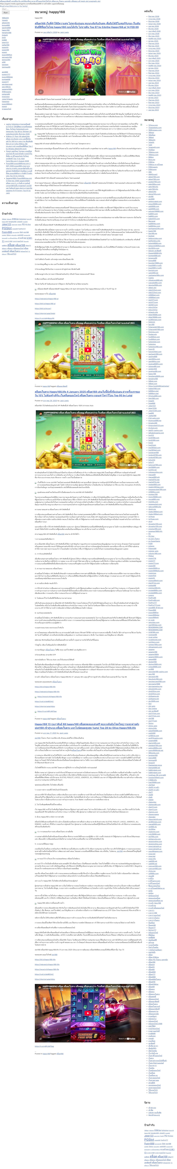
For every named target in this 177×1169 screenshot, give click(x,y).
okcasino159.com (155, 524)
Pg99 (150, 544)
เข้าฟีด (150, 1110)
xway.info (152, 859)
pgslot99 (5, 50)
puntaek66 (6, 79)
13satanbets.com (155, 128)
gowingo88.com (154, 371)
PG (23, 224)
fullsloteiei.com (154, 342)
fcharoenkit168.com (156, 327)
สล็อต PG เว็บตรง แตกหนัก (158, 960)
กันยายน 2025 (153, 43)
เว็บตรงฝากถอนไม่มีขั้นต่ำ (157, 1061)
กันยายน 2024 (153, 71)
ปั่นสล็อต (151, 923)
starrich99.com (154, 743)
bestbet (151, 236)
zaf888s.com (153, 873)
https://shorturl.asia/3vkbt (45, 313)
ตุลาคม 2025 (153, 41)
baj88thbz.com (154, 224)
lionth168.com (153, 438)
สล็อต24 (151, 965)
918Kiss (15, 219)
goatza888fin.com (155, 364)
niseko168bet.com (155, 512)
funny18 (29, 219)
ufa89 (150, 795)
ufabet (150, 800)
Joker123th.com (154, 411)
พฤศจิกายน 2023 (154, 95)
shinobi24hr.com (154, 689)
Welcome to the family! (19, 6)
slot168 (37, 738)
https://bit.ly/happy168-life (45, 687)
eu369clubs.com (154, 320)
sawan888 (152, 659)
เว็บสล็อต (151, 1073)
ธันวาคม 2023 (153, 93)
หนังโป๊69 (151, 1026)
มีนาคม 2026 (153, 29)
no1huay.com (153, 519)
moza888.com (154, 499)
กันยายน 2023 (153, 100)
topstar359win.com (156, 777)
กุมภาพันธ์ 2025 (154, 58)
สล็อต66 (151, 969)
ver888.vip (152, 827)
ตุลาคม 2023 (153, 98)
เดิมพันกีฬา (152, 1048)
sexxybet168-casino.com (158, 672)
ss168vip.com (153, 736)
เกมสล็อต (151, 1041)
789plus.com (153, 152)
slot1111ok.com (154, 713)
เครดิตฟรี (151, 1043)
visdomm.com (153, 832)
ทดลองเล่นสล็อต (154, 898)
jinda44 (5, 35)
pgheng (151, 546)
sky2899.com (153, 701)
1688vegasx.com (155, 130)
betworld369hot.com (156, 246)
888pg (151, 157)
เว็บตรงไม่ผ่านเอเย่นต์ (156, 1063)
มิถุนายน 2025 (153, 51)
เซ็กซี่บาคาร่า (153, 1046)
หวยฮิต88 (151, 1033)
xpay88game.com (155, 851)
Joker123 (6, 224)
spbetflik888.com (155, 731)
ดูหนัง (150, 891)
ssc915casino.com (155, 738)
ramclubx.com (153, 622)
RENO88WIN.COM (155, 627)
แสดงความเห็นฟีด (154, 1113)
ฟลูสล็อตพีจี (152, 940)
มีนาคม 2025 (153, 56)
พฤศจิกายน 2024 (154, 66)
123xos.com (153, 125)
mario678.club (153, 480)
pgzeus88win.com (155, 581)
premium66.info (154, 588)
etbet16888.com (154, 315)
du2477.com (153, 300)
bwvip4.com (153, 270)
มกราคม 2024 (153, 90)
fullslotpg (5, 102)
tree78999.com (154, 782)
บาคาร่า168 (8, 241)
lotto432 (151, 460)
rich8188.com (153, 632)
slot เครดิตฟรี (153, 711)
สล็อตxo (10, 248)
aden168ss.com (154, 184)
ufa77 (150, 792)
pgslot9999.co (154, 568)
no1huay (151, 517)
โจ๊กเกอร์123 (11, 254)
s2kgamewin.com (155, 647)
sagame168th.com (155, 657)
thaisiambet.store (155, 765)
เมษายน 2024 (153, 83)
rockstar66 (152, 635)
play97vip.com (154, 583)
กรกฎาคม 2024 (154, 75)
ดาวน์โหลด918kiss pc (156, 888)
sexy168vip (6, 87)
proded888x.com (155, 590)
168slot (151, 132)
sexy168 (151, 674)
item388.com (153, 398)
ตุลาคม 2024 (153, 68)
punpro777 (6, 74)
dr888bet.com (153, 295)
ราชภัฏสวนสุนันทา (155, 950)
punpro (151, 595)
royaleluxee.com (154, 640)
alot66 (150, 197)
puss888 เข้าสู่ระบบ (155, 608)
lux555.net (152, 470)
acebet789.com (154, 182)
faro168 (151, 325)
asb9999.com (153, 206)
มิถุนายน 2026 (153, 21)
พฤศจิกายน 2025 (154, 39)
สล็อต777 (28, 245)
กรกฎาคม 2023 (154, 105)
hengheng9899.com (156, 376)
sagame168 (152, 652)
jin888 (4, 40)
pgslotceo (152, 573)
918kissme (152, 169)
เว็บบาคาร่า (152, 1065)
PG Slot (28, 224)
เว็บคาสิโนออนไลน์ (155, 1056)
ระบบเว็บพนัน (153, 945)
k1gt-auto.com (154, 418)
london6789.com (155, 455)
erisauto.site (153, 312)
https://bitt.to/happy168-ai (45, 304)
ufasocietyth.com (155, 819)
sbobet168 (152, 662)
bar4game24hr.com (156, 229)
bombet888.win (154, 256)
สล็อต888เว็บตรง (154, 979)
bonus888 (6, 25)
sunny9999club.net (155, 750)
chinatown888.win (155, 280)
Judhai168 (152, 416)
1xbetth (5, 20)
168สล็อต (151, 135)
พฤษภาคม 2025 (154, 53)
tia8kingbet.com (154, 770)
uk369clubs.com (154, 822)
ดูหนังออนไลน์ (153, 896)
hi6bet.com (152, 381)
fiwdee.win (152, 334)
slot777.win (152, 721)
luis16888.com (154, 467)
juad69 (151, 413)
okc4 (150, 521)
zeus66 (151, 876)
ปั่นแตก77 (151, 928)
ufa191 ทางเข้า (153, 787)
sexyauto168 (7, 57)
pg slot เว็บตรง (154, 539)
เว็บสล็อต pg (153, 1075)
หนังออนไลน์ (24, 251)
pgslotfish (152, 576)
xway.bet (151, 854)
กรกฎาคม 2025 (154, 48)
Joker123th (14, 224)
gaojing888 (6, 28)
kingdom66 (152, 423)
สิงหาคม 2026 (153, 16)
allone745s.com (154, 194)
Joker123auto (7, 99)
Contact (6, 6)
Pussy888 (7, 232)
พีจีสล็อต (151, 935)
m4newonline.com (155, 472)
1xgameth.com (154, 147)
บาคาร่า (151, 910)
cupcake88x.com (155, 283)
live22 (20, 224)
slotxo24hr (6, 60)
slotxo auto (152, 726)
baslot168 (152, 231)
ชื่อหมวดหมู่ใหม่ (154, 886)
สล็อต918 (151, 982)
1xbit (150, 145)
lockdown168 (153, 453)
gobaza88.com (154, 366)
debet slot (152, 288)
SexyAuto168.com (155, 679)
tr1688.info (152, 780)
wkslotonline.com (155, 841)
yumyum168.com (154, 866)
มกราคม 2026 (153, 34)
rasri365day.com (154, 625)
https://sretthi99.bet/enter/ (158, 386)
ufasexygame (153, 814)
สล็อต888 (152, 977)
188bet (4, 219)
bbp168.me (152, 233)
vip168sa (151, 829)
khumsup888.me (154, 421)
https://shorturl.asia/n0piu (45, 706)
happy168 (112, 148)
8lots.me (151, 160)
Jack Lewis (64, 32)
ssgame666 (152, 741)
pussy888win (7, 104)
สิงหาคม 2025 (153, 46)
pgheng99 (6, 94)
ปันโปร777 (152, 930)
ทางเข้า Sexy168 (154, 903)
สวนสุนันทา (152, 1016)
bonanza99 (152, 258)
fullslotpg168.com (155, 347)
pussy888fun (7, 55)
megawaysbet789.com (157, 489)
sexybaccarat (7, 84)
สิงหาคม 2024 (153, 73)
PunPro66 (152, 598)
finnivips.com (153, 332)
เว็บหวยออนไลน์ (154, 1078)
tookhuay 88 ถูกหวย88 (157, 775)
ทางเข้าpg (22, 238)
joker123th (152, 408)
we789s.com (153, 837)
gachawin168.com (155, 354)
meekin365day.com (156, 487)
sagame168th (7, 89)
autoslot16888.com (155, 211)
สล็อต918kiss (153, 984)
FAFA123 (151, 322)
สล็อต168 (87, 183)
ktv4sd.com (153, 428)
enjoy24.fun (152, 307)
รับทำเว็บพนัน (153, 947)
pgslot (4, 52)
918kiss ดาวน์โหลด (155, 164)
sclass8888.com (154, 667)
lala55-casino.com (155, 430)
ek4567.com (153, 305)
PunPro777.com (154, 605)
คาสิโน (151, 878)
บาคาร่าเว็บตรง (153, 918)
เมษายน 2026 (153, 26)
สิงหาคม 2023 (153, 103)
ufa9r (150, 797)
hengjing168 (6, 33)
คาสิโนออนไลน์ (154, 883)
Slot (21, 232)
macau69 (152, 475)
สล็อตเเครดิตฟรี (154, 1009)
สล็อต (11, 245)
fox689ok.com (154, 337)
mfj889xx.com (154, 492)
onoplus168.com (154, 529)
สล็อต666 (152, 972)
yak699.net (152, 861)
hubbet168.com (154, 389)
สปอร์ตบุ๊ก (151, 952)
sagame (151, 649)
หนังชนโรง (152, 1019)
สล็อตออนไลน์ (18, 248)
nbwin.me (152, 509)
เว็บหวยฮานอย (153, 1080)
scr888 (151, 669)
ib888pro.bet (153, 391)
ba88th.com (153, 214)
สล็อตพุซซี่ (152, 997)
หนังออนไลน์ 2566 (155, 1024)
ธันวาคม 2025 (153, 36)
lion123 (151, 435)
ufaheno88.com (154, 805)
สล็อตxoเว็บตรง (154, 994)
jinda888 (25, 221)
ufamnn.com (153, 812)
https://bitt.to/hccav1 (43, 309)
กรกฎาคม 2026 (154, 19)
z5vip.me (151, 871)
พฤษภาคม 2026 (154, 24)
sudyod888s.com (155, 748)
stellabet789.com (155, 745)
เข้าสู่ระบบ (152, 1108)
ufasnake (151, 817)
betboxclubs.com (155, 238)
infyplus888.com (154, 396)
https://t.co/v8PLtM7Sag (47, 711)
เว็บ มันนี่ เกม (153, 1053)
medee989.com (154, 485)
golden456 (152, 369)
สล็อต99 (151, 987)
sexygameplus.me (155, 686)
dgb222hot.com (154, 290)
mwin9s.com (153, 502)
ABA (150, 172)
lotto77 (151, 462)
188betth (5, 18)
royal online (152, 637)
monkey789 (153, 494)
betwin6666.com (154, 243)
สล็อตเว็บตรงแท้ (154, 1006)
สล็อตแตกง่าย (153, 1011)
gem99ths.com (154, 359)
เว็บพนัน (151, 1068)
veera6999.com (154, 824)
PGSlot (7, 228)
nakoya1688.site (154, 507)
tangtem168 (27, 235)
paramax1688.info (155, 531)
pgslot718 (152, 558)
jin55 (4, 38)
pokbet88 (152, 585)
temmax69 (6, 67)
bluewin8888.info (155, 253)
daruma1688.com (155, 285)
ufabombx (152, 802)
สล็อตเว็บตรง (50, 650)
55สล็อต (151, 150)
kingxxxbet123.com (156, 425)
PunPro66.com (154, 600)
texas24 (151, 763)
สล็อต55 (151, 967)
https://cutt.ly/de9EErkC (44, 701)
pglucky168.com (154, 553)
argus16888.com (154, 204)
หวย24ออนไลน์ (154, 1029)
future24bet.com (154, 352)
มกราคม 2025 (153, 61)
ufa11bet (151, 785)
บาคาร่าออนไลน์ (18, 241)
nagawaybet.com (155, 504)
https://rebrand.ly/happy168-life (47, 692)
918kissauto (6, 92)
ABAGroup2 (152, 174)
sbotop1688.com (155, 664)
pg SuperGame (154, 541)
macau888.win (154, 477)
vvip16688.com (154, 834)
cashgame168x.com (156, 275)
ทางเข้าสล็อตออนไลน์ (156, 908)
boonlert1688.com (155, 263)
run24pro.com (153, 642)
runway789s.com (155, 645)
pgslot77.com (153, 563)
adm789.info (153, 187)
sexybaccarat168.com (156, 681)
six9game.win (153, 696)
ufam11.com (152, 807)
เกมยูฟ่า (151, 1038)
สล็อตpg (4, 248)
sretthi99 (20, 235)
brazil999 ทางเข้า (155, 265)
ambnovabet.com (155, 201)
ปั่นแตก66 (26, 241)
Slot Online (152, 709)
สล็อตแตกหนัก (153, 1014)
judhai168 (5, 45)
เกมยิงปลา (152, 1036)
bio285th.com (153, 248)
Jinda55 (19, 221)
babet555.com (154, 219)
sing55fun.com (154, 691)
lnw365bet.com (154, 448)
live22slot (6, 97)
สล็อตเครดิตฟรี (62, 386)
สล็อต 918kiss (153, 957)
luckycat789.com (155, 465)
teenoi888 (152, 758)
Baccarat (151, 221)
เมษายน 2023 (153, 110)
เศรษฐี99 (151, 1083)
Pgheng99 (152, 549)
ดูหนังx (150, 893)
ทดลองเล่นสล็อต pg (155, 901)
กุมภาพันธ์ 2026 (154, 31)
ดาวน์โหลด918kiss (13, 238)
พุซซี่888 (4, 245)
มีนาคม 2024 (153, 85)
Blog (1, 6)
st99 (3, 62)
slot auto (151, 706)
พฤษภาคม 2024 (154, 80)
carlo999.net (153, 273)
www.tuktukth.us (154, 846)
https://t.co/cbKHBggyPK (44, 318)
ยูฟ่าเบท (151, 942)
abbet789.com (154, 177)
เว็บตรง (151, 1058)
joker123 (5, 42)
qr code (151, 620)
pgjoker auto (153, 551)
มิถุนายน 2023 (153, 107)
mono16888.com (154, 497)
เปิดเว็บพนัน (152, 1051)
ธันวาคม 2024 (153, 63)
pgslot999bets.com (156, 571)
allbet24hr (6, 23)
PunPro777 (22, 229)
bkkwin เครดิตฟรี (154, 251)
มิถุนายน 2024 (153, 78)
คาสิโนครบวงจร (154, 881)
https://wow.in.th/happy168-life (49, 697)
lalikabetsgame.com (156, 433)
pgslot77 (5, 82)
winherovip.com (154, 839)
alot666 (5, 72)
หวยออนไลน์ (6, 109)
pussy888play (7, 77)
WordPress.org (154, 1115)
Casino (151, 278)
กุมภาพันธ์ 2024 (154, 88)
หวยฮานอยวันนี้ (154, 1031)
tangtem (5, 65)
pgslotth (5, 47)
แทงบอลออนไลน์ (154, 1085)
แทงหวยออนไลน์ (154, 1088)
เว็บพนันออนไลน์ (154, 1070)
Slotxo (9, 235)
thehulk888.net (154, 768)
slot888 (4, 235)
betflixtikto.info (154, 241)
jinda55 (151, 401)
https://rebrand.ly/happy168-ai (46, 299)
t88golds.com (153, 753)
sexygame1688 (154, 684)
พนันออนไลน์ (153, 933)
